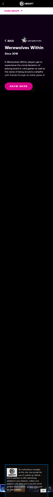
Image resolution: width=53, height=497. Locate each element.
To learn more (33, 487)
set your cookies (14, 489)
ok (43, 490)
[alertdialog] (26, 481)
